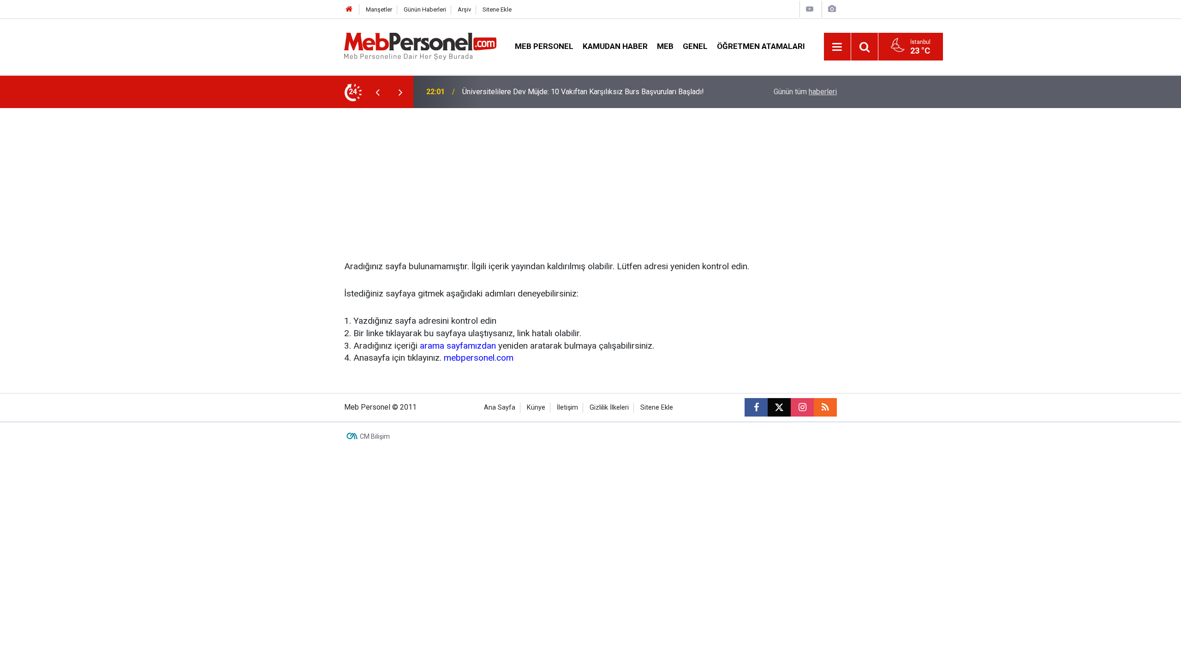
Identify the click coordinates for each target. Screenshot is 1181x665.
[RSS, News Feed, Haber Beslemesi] (825, 407)
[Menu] (837, 47)
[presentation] (377, 91)
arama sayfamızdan (458, 345)
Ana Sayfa (499, 407)
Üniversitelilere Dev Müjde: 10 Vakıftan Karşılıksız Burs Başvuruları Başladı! (583, 91)
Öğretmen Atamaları (761, 46)
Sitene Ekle (497, 9)
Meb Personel (544, 46)
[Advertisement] (590, 177)
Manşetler (379, 9)
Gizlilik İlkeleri (609, 407)
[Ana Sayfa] (349, 9)
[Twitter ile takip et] (779, 407)
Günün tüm (805, 91)
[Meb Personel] (420, 46)
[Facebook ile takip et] (756, 407)
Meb (665, 46)
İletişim (567, 407)
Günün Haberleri (425, 9)
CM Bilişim (375, 436)
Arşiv (464, 9)
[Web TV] (810, 9)
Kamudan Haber (615, 46)
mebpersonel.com (478, 357)
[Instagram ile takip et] (802, 407)
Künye (536, 407)
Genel (695, 46)
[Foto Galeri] (832, 9)
